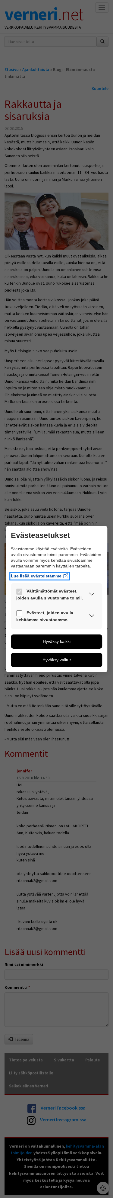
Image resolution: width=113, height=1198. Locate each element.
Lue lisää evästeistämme (36, 575)
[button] (91, 595)
